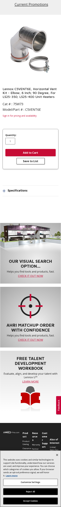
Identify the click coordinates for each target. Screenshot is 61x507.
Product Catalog (25, 442)
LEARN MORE (30, 381)
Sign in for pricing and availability (20, 115)
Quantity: (10, 135)
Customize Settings (30, 482)
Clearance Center (25, 450)
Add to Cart (30, 152)
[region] (30, 478)
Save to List (30, 161)
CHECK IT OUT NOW (30, 276)
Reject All (30, 491)
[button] (30, 49)
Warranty (35, 444)
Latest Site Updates (31, 4)
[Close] (57, 455)
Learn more (11, 475)
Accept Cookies (30, 500)
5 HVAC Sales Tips (54, 448)
